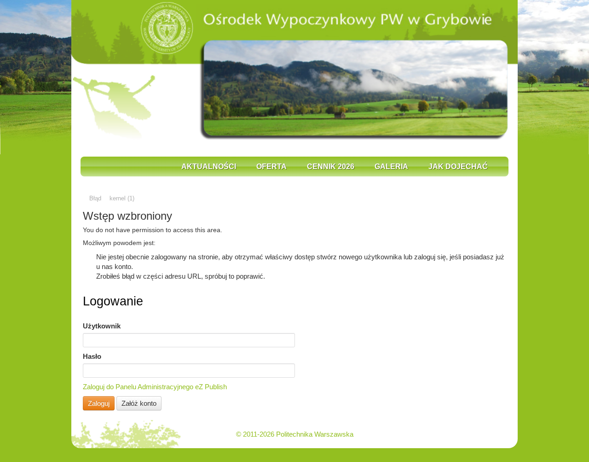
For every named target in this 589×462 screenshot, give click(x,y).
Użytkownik (102, 326)
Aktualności (208, 166)
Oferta (271, 166)
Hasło (92, 356)
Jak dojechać (458, 166)
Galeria (391, 166)
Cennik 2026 (330, 166)
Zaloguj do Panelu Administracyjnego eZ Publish (155, 387)
